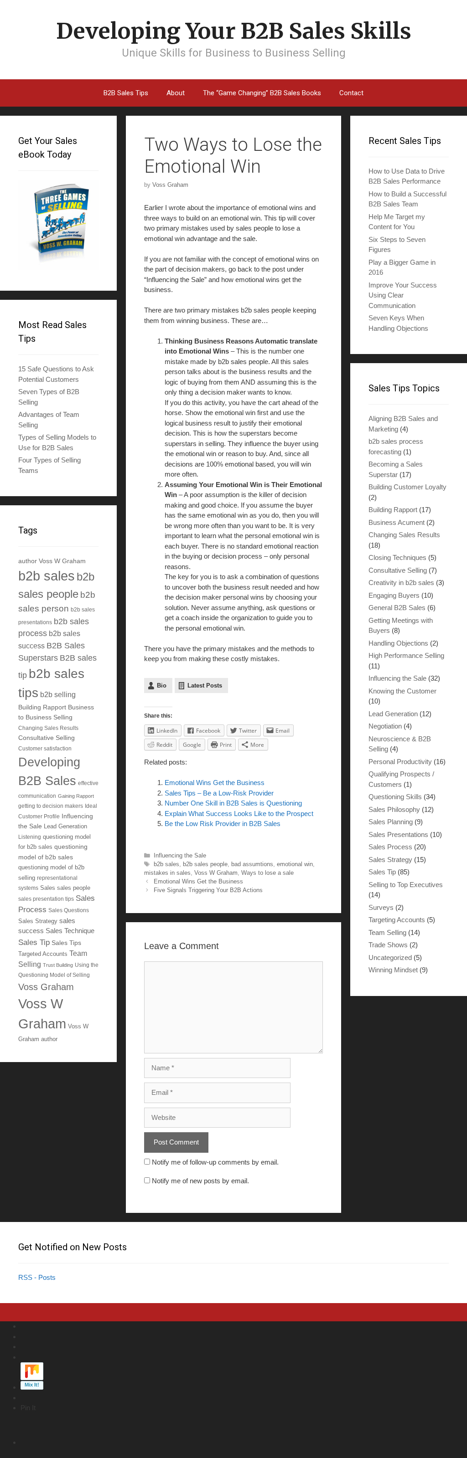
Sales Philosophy (394, 809)
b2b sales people (205, 864)
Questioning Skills (395, 797)
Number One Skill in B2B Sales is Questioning (233, 803)
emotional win (295, 864)
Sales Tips (66, 942)
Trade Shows (388, 945)
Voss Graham (46, 987)
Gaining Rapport (76, 796)
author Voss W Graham (52, 561)
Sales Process (390, 847)
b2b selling (58, 694)
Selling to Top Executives (405, 884)
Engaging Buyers (394, 595)
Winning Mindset (393, 970)
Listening (29, 837)
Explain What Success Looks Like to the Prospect (239, 813)
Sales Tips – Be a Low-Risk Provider (219, 793)
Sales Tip (34, 942)
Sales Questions (68, 910)
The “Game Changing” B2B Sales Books (262, 93)
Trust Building (58, 965)
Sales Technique (70, 930)
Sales (47, 888)
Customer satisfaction (45, 748)
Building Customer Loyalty (407, 487)
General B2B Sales (396, 607)
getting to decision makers (50, 806)
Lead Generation (65, 826)
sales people (73, 888)
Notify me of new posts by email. (200, 1181)
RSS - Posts (37, 1277)
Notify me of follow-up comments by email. (215, 1162)
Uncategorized (390, 957)
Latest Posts (204, 685)
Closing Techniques (397, 557)
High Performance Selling (406, 655)
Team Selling (387, 932)
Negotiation (385, 726)
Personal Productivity (400, 761)
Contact (351, 93)
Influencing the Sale (180, 855)
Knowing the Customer (402, 691)
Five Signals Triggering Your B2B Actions (208, 890)
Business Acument (396, 522)
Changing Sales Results (48, 728)
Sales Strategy (37, 921)
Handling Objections (398, 643)
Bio (161, 685)
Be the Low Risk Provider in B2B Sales (222, 823)
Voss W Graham (216, 872)
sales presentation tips (46, 899)
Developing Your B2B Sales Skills (233, 31)
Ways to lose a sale (267, 872)
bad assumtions (252, 864)
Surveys (381, 907)
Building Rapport (42, 707)
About (175, 93)
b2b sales (166, 864)
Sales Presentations (398, 834)
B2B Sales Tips (126, 93)
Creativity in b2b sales (401, 582)
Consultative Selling (46, 737)
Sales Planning (390, 822)
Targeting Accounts (396, 920)
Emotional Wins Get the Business (215, 782)
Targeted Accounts (42, 953)
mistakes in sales (167, 872)
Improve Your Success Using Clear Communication (402, 295)
